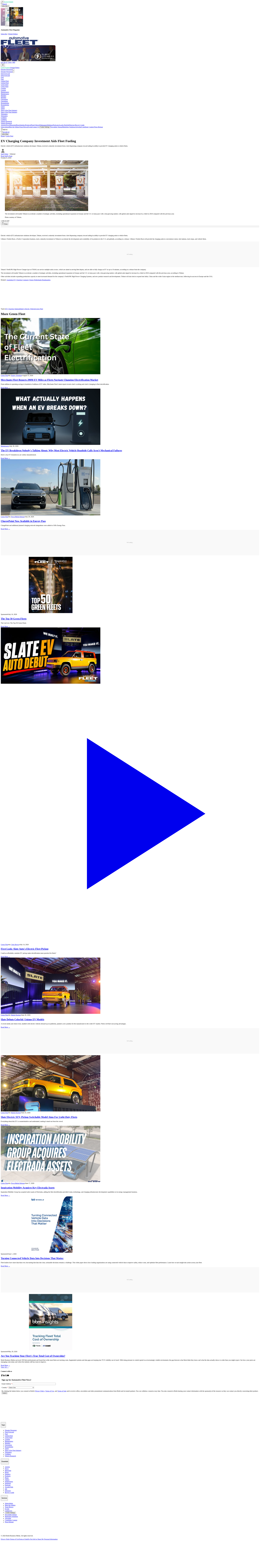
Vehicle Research (6, 121)
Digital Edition (13, 34)
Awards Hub (63, 125)
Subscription (5, 127)
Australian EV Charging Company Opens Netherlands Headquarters (28, 280)
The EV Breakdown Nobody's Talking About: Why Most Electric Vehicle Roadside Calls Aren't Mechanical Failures (61, 450)
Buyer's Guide (79, 125)
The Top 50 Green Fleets (14, 618)
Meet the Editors (14, 127)
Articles (15, 2)
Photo (33, 125)
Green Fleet (4, 85)
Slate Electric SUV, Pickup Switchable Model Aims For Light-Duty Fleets (39, 1117)
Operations (4, 99)
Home (3, 136)
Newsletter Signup (56, 127)
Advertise (78, 127)
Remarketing (5, 103)
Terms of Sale (23, 1539)
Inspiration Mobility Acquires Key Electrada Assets (28, 1187)
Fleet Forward (5, 74)
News (8, 125)
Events (30, 127)
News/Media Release (18, 517)
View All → (5, 1367)
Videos (20, 2)
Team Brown (23, 127)
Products (28, 125)
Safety (3, 107)
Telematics (4, 114)
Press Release (98, 127)
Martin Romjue (16, 1015)
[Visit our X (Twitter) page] (6, 1376)
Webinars (50, 125)
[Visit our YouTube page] (8, 1376)
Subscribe (4, 34)
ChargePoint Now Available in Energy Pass (23, 521)
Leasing (3, 88)
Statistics (22, 125)
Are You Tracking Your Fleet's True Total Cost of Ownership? (33, 1356)
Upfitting (4, 118)
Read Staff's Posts (6, 156)
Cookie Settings (45, 127)
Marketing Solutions (68, 127)
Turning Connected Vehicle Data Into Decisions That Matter (32, 1258)
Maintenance (5, 92)
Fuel (2, 77)
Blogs (18, 125)
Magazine (13, 125)
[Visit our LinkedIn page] (4, 1376)
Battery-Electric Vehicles (27, 309)
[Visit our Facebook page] (2, 1376)
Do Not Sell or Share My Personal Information (43, 1539)
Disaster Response (7, 69)
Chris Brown (15, 944)
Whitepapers (43, 125)
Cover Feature (8, 2)
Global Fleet (5, 81)
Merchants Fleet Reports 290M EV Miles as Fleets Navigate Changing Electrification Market (49, 380)
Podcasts (56, 125)
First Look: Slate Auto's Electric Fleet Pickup (24, 948)
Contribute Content (87, 127)
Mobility (3, 96)
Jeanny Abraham (16, 375)
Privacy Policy (5, 1539)
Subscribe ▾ (5, 6)
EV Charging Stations (12, 309)
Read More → (5, 388)
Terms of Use (14, 1539)
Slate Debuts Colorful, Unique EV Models (22, 1019)
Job (68, 125)
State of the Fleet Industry (9, 110)
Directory (72, 125)
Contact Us (35, 127)
